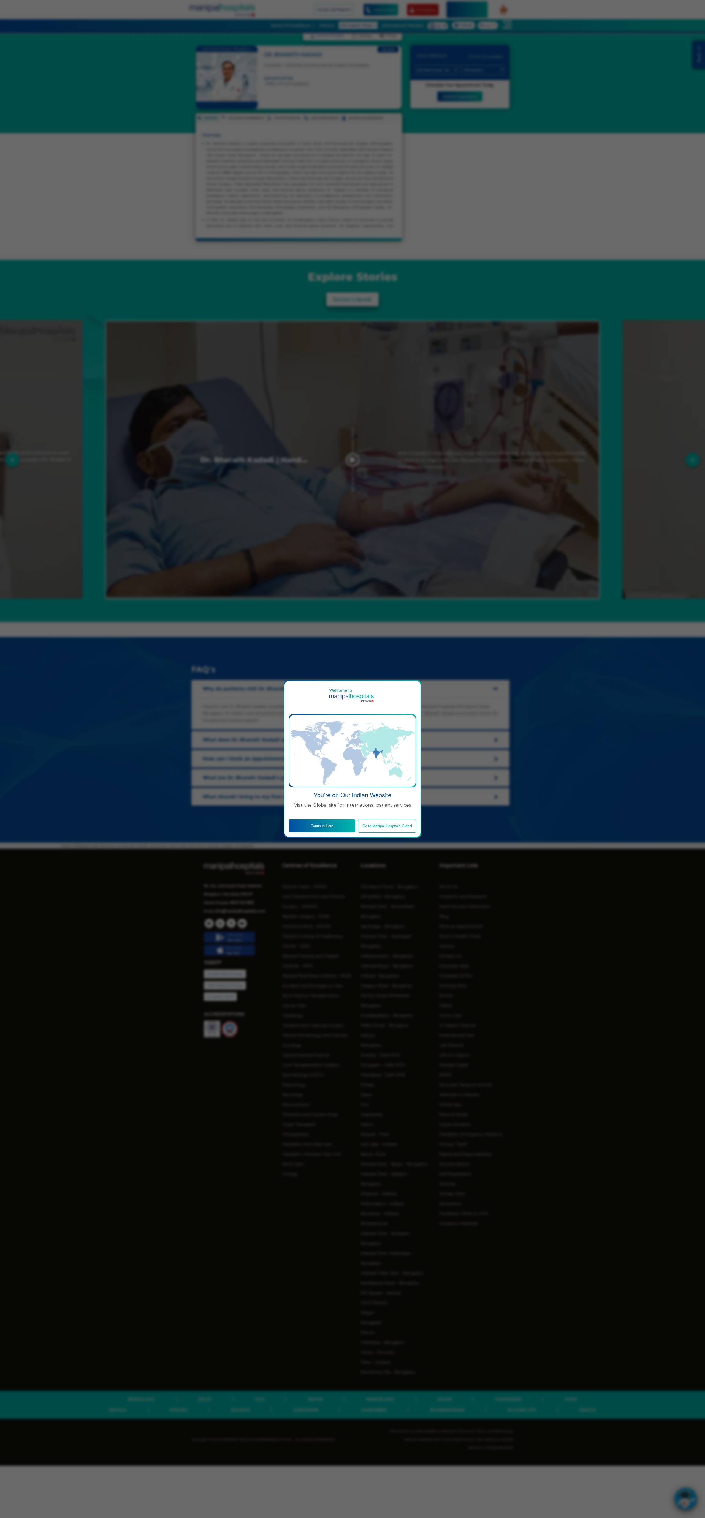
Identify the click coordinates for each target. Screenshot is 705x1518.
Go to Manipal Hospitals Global (387, 825)
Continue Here (322, 825)
